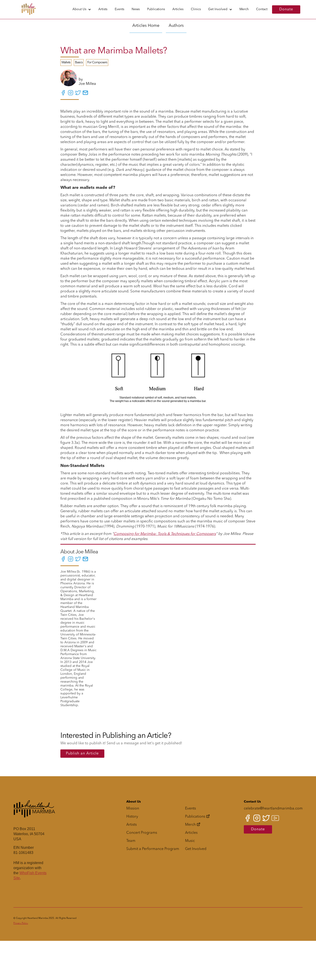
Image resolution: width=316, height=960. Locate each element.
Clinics (196, 9)
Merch (244, 9)
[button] (81, 9)
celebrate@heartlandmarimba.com (273, 808)
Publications (156, 9)
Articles (177, 9)
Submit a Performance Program (152, 849)
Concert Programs (141, 833)
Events (119, 9)
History (132, 817)
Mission (132, 808)
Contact (261, 9)
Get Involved (217, 9)
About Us (79, 9)
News (136, 9)
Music (190, 841)
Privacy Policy (20, 923)
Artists (102, 9)
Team (130, 841)
